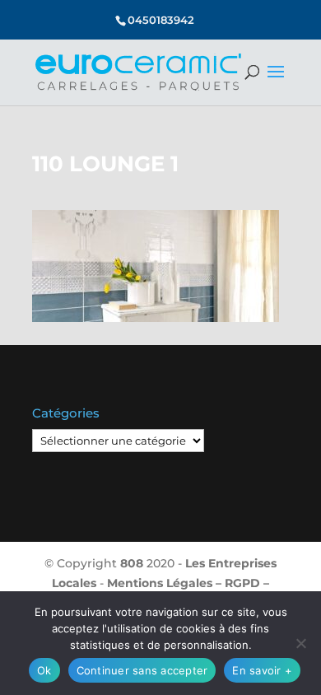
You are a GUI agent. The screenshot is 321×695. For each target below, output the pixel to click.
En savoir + (262, 670)
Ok (44, 670)
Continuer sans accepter (142, 670)
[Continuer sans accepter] (300, 643)
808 (131, 563)
